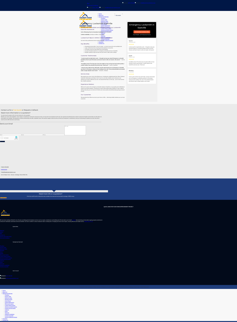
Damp (6, 311)
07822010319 (4, 169)
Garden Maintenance (9, 302)
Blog (88, 3)
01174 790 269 (96, 7)
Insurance (4, 318)
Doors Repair (8, 301)
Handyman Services (104, 16)
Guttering (7, 309)
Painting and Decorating (10, 308)
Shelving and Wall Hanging (11, 306)
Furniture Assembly (9, 315)
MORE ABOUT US (88, 221)
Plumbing (103, 18)
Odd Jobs (7, 312)
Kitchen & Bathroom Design (11, 317)
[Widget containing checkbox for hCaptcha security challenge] (9, 138)
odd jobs (74, 220)
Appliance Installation (9, 314)
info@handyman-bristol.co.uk (112, 7)
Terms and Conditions (92, 5)
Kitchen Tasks (104, 19)
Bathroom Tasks (8, 298)
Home (100, 13)
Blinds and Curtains (9, 303)
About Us (101, 15)
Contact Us (5, 320)
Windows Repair (8, 299)
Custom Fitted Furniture (10, 305)
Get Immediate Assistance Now (142, 31)
